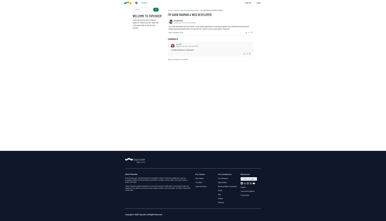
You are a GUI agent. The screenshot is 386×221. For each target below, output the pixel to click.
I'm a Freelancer (223, 178)
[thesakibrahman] (171, 22)
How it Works (199, 178)
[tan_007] (172, 45)
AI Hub (220, 190)
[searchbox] (146, 10)
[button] (136, 3)
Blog (219, 194)
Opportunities (222, 182)
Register (177, 59)
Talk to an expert (249, 179)
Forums (144, 3)
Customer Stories (201, 186)
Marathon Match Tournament (227, 186)
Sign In (170, 59)
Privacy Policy (245, 195)
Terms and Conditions (248, 191)
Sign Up (248, 3)
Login (258, 3)
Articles (220, 198)
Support (243, 187)
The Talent (198, 182)
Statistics (221, 202)
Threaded (175, 32)
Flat (181, 32)
